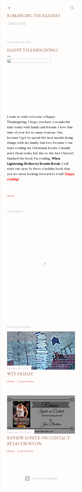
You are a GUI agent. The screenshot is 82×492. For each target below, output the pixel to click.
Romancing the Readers (33, 15)
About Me (17, 24)
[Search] (72, 7)
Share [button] (10, 195)
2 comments (25, 381)
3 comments (25, 451)
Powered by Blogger (45, 478)
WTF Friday (20, 374)
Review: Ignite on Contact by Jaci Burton (38, 440)
